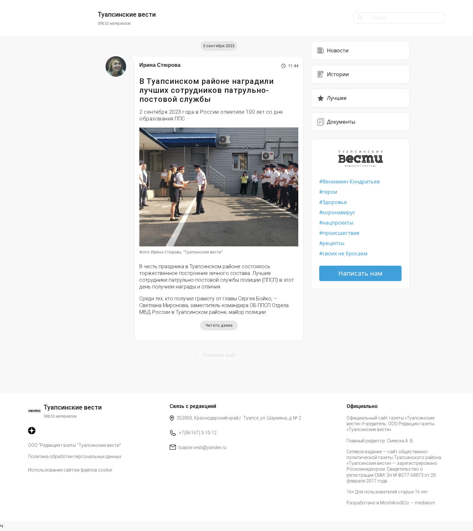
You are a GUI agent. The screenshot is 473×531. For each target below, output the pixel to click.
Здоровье (334, 202)
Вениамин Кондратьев (351, 181)
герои (329, 191)
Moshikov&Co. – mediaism (407, 502)
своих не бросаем (344, 253)
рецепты (333, 243)
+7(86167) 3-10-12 (198, 432)
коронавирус (338, 212)
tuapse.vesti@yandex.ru (203, 447)
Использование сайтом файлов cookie (70, 470)
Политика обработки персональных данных (74, 456)
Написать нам (360, 273)
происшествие (340, 232)
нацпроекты (337, 222)
